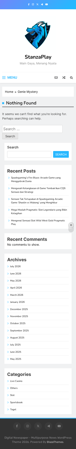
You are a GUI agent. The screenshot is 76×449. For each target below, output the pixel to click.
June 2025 (15, 352)
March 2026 (16, 295)
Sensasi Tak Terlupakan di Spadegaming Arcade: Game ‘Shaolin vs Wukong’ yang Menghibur (37, 200)
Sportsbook (16, 402)
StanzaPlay (38, 56)
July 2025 (15, 344)
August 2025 (17, 337)
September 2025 (19, 330)
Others (14, 388)
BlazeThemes (55, 442)
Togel (13, 409)
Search (12, 147)
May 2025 (15, 359)
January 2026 (17, 302)
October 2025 (17, 323)
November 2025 (19, 316)
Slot (12, 395)
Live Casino (16, 381)
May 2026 (15, 280)
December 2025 (19, 309)
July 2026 (15, 266)
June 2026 (15, 273)
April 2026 (16, 287)
